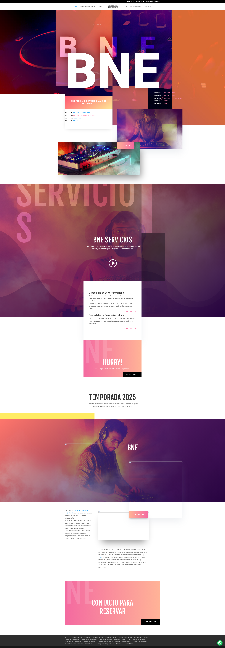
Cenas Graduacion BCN (125, 637)
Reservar (125, 146)
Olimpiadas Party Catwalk (105, 644)
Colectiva (73, 118)
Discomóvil (119, 644)
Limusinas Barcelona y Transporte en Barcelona (98, 641)
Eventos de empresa (106, 639)
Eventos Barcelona (135, 6)
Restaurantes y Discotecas (73, 641)
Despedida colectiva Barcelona (101, 637)
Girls (126, 6)
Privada (72, 120)
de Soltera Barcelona (77, 110)
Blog (114, 637)
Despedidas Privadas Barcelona (80, 637)
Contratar (130, 312)
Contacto (148, 6)
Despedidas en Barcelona (87, 6)
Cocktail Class (129, 644)
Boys (100, 6)
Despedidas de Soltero (72, 639)
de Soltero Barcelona (77, 112)
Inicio (75, 6)
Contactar (138, 514)
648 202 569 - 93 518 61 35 (135, 1)
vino (99, 557)
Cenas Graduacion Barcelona (74, 644)
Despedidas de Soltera (141, 637)
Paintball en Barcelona (140, 641)
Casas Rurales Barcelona (122, 641)
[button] (220, 643)
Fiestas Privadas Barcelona (89, 639)
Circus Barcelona (90, 644)
